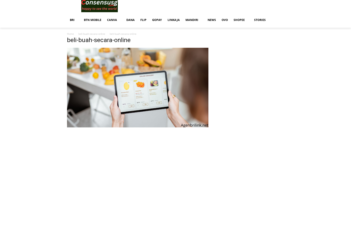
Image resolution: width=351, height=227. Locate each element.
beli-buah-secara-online (91, 34)
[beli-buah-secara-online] (137, 126)
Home (70, 34)
